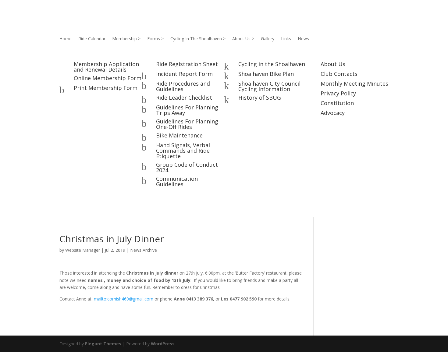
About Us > (243, 39)
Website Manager (82, 250)
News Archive (143, 250)
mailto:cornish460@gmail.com (123, 299)
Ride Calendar (91, 39)
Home (65, 39)
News (303, 39)
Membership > (126, 39)
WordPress (163, 344)
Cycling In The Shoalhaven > (198, 39)
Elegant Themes (103, 344)
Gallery (267, 39)
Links (286, 39)
